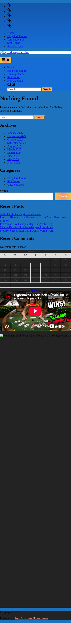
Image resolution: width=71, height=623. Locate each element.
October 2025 (15, 139)
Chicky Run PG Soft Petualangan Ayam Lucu (26, 227)
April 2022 (13, 162)
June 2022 (13, 155)
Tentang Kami (15, 39)
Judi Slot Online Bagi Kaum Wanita (20, 214)
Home (10, 32)
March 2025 (14, 149)
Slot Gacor (13, 42)
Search (4, 190)
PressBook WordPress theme (31, 618)
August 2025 (14, 146)
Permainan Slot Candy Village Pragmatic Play (26, 224)
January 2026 (15, 132)
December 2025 (16, 136)
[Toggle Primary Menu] (6, 60)
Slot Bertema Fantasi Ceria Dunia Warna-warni (27, 230)
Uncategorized (15, 184)
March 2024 (14, 152)
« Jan (34, 289)
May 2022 (13, 159)
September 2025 (16, 142)
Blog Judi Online (17, 36)
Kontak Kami (15, 46)
